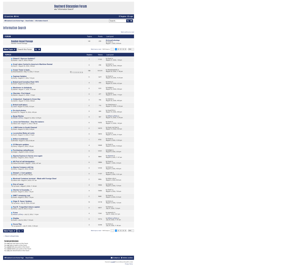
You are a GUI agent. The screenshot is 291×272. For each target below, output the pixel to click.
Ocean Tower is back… (22, 70)
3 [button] (120, 49)
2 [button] (118, 49)
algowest (110, 156)
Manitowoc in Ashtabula (22, 88)
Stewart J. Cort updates (22, 173)
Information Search (14, 28)
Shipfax (16, 218)
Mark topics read (96, 49)
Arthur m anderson (20, 139)
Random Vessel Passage (22, 41)
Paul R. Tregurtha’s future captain (26, 207)
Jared (15, 106)
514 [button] (130, 49)
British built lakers (20, 105)
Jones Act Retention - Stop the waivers (28, 122)
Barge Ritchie (18, 116)
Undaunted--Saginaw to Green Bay (26, 99)
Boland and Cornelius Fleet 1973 (26, 82)
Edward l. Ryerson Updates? (24, 59)
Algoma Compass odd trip (23, 167)
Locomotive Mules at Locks (24, 133)
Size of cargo (18, 184)
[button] (112, 49)
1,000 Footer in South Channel (25, 128)
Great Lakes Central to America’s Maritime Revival (32, 64)
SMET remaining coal (21, 196)
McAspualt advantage (113, 40)
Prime (15, 213)
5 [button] (125, 49)
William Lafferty (18, 118)
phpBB (113, 262)
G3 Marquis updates (21, 145)
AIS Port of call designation (24, 162)
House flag (17, 224)
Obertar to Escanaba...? (22, 190)
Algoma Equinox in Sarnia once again (27, 156)
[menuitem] (16, 16)
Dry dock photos (19, 110)
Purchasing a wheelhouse (23, 150)
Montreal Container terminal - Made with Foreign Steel (34, 179)
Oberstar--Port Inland (21, 93)
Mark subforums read (127, 32)
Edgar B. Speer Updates (22, 201)
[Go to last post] (112, 58)
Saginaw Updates (20, 76)
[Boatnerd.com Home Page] (28, 8)
